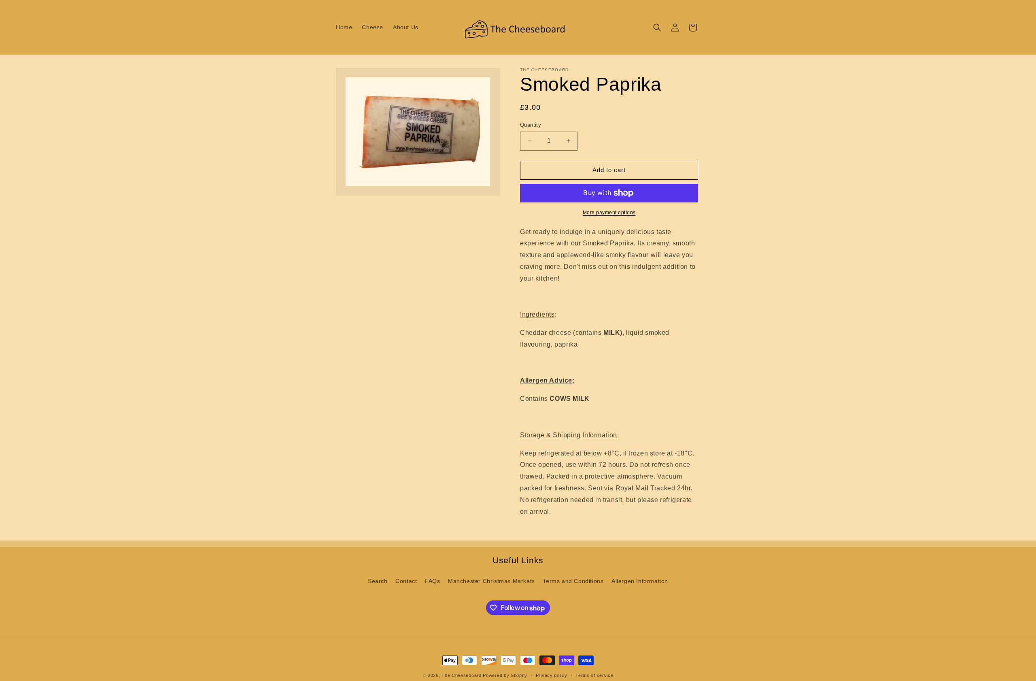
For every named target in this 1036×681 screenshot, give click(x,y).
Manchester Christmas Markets (491, 581)
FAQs (432, 581)
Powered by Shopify (505, 675)
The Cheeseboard (462, 675)
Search (378, 581)
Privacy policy (551, 675)
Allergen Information (639, 581)
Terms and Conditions (573, 581)
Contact (406, 581)
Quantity (530, 125)
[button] (657, 27)
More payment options (609, 212)
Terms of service (594, 675)
